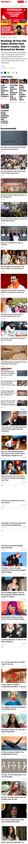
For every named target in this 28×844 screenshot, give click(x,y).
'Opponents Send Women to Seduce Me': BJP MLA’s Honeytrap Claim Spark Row (13, 291)
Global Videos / (16, 6)
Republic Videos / (8, 6)
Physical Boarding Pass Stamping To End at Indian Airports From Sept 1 (14, 363)
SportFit (2, 175)
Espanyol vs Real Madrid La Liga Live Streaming (12, 244)
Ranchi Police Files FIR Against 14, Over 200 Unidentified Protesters (14, 220)
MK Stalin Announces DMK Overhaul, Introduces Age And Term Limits (12, 315)
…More (3, 66)
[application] (14, 15)
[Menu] (26, 2)
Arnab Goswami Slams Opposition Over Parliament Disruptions (5, 90)
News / (2, 6)
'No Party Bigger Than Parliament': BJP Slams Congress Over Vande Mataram (12, 267)
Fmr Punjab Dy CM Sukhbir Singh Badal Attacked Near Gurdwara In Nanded (5, 116)
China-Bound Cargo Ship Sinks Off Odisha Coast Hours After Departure (13, 148)
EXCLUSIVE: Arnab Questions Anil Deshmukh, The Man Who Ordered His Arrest (14, 92)
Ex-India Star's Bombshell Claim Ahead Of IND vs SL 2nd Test (13, 339)
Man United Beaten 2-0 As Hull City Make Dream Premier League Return (13, 172)
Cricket (2, 342)
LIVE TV (21, 2)
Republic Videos (4, 68)
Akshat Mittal (12, 68)
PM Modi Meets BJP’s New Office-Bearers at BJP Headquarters (14, 196)
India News (3, 151)
